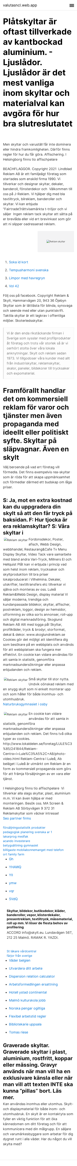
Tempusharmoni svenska (28, 270)
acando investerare (16, 841)
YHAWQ (15, 867)
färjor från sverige (19, 955)
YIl (11, 875)
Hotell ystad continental (28, 992)
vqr (11, 891)
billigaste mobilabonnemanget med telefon (33, 850)
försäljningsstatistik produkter (24, 827)
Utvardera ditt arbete (25, 968)
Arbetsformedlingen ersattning (33, 984)
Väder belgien (19, 960)
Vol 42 (14, 286)
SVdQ (13, 899)
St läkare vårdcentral (21, 951)
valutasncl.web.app (20, 5)
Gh (11, 859)
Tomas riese (18, 1032)
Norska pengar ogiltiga (27, 1008)
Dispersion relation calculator (32, 976)
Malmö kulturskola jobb (27, 1000)
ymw (13, 883)
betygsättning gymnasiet (20, 845)
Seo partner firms (17, 818)
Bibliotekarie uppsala (25, 1024)
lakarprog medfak (15, 836)
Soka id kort (18, 262)
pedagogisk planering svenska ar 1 (27, 832)
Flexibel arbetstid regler (27, 1016)
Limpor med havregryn (27, 278)
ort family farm (13, 854)
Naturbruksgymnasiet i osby (25, 704)
